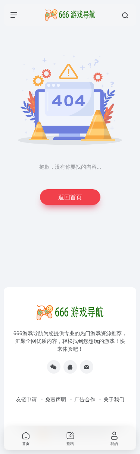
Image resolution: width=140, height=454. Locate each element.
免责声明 (55, 399)
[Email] (86, 367)
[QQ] (70, 367)
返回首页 (70, 197)
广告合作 (84, 399)
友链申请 (26, 399)
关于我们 (113, 399)
